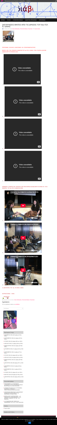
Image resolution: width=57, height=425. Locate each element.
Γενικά (13, 28)
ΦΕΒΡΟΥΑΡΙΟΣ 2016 (9, 345)
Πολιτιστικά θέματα (24, 28)
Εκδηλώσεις (17, 28)
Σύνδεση (28, 1)
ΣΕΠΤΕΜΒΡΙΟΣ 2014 (9, 369)
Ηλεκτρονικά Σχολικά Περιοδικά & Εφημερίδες (15, 1)
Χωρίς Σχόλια (37, 28)
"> (4, 116)
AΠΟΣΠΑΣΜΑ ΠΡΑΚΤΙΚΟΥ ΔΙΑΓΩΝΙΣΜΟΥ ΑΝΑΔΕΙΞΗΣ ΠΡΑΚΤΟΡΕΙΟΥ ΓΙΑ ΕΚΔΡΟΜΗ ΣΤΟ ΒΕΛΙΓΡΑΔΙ (13, 393)
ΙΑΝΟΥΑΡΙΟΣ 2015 (8, 362)
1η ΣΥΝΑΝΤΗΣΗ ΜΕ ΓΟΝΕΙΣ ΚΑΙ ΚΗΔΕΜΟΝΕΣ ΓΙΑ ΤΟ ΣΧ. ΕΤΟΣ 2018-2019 (13, 402)
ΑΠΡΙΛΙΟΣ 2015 (7, 357)
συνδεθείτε (17, 304)
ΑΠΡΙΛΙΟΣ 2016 (7, 343)
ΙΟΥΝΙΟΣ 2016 (7, 341)
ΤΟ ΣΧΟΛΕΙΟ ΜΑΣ (5, 23)
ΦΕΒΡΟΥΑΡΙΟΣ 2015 (9, 359)
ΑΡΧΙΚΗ (3, 20)
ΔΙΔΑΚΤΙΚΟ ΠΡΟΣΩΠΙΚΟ (31, 20)
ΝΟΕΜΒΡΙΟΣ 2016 (8, 335)
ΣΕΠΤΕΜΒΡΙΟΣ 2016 (9, 338)
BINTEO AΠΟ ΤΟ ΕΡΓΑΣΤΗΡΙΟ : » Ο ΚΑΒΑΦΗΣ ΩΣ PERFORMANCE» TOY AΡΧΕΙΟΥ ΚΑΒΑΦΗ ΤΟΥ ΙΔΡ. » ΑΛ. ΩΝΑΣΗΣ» (12, 398)
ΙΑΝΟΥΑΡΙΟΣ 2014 (8, 376)
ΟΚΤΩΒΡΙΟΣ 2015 (8, 348)
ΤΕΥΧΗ (8, 20)
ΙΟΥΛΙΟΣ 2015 (7, 355)
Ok (29, 422)
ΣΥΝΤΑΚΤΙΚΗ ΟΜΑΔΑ (18, 20)
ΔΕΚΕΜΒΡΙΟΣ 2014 (8, 366)
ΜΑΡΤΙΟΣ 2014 (7, 374)
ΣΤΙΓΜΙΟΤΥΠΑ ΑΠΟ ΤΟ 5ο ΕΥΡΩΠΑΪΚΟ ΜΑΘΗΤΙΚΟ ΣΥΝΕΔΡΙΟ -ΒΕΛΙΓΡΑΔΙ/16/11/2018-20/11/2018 (13, 388)
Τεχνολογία (30, 28)
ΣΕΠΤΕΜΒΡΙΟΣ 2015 (9, 352)
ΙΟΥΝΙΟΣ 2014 (7, 372)
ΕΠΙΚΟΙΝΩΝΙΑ (42, 20)
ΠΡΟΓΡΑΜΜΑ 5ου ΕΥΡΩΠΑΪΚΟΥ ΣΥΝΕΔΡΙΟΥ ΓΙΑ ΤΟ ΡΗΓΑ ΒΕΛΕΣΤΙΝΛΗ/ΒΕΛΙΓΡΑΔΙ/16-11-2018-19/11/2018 (13, 384)
